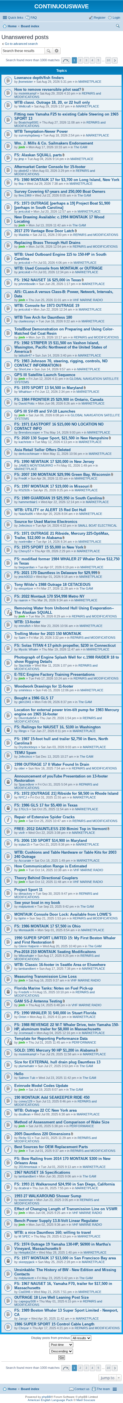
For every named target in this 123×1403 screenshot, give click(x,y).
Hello (18, 1074)
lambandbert (27, 968)
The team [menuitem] (103, 1389)
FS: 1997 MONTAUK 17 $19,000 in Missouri (52, 486)
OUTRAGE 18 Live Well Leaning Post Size (51, 1297)
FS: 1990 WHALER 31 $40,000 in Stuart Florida (55, 1013)
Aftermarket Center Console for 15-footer (50, 167)
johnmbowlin (27, 284)
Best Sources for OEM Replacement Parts (51, 1147)
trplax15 (24, 844)
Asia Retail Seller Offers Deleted (42, 450)
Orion (22, 1017)
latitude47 (25, 355)
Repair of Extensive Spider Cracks (44, 817)
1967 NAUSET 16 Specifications (42, 1172)
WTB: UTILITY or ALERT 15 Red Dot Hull (50, 510)
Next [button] (115, 60)
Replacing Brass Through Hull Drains (47, 242)
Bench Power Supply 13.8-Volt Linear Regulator (56, 1221)
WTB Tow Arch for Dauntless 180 (43, 317)
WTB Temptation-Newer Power (41, 131)
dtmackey (25, 893)
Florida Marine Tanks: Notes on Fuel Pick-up (53, 988)
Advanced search (57, 50)
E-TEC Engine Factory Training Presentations (54, 674)
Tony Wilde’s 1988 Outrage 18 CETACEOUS (52, 584)
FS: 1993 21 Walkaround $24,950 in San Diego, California (64, 1184)
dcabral (24, 1188)
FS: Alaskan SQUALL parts (38, 155)
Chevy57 (25, 551)
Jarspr (23, 1318)
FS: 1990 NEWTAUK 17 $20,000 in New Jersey (54, 461)
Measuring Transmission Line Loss (45, 976)
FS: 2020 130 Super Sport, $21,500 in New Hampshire (61, 438)
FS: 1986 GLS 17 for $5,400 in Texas (46, 805)
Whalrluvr (25, 391)
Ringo (23, 731)
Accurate (25, 860)
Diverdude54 (27, 718)
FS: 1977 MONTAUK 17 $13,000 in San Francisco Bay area (65, 1258)
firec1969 (25, 195)
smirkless (25, 690)
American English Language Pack (50, 1400)
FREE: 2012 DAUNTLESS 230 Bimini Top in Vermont (60, 829)
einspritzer (26, 588)
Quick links (15, 17)
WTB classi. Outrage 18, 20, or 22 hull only (52, 102)
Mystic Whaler (28, 649)
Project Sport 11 (28, 890)
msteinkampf (27, 93)
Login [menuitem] (116, 17)
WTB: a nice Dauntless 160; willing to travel (52, 1232)
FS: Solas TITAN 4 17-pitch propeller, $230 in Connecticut (65, 645)
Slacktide (25, 665)
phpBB (46, 1396)
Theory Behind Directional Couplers (46, 878)
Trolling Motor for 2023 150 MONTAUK (47, 634)
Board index (30, 1389)
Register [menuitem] (100, 17)
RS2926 (24, 490)
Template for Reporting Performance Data (51, 1038)
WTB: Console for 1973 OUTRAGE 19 (46, 305)
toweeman (26, 1200)
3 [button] (86, 60)
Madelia (24, 234)
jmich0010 (26, 576)
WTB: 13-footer (27, 622)
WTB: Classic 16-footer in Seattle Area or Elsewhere (60, 965)
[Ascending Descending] (61, 1351)
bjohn (22, 918)
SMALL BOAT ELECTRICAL (97, 525)
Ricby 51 (25, 1138)
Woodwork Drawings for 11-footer (43, 686)
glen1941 (25, 702)
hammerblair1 (28, 502)
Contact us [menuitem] (82, 1389)
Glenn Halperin (29, 946)
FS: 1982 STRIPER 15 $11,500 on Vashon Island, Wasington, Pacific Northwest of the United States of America (60, 347)
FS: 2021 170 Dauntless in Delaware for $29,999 (55, 573)
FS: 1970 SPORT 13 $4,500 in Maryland (48, 388)
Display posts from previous (51, 1338)
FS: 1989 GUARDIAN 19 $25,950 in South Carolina (58, 498)
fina (21, 183)
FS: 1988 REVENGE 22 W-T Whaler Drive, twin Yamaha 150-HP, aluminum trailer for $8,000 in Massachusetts (66, 1027)
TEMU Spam (25, 752)
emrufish (25, 626)
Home (12, 1389)
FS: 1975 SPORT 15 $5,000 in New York (48, 547)
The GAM (80, 147)
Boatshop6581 (29, 122)
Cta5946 (24, 1292)
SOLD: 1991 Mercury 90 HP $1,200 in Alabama (54, 1050)
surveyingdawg (29, 135)
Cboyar (24, 1328)
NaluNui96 (26, 513)
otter (22, 768)
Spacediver (26, 784)
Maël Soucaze (85, 1400)
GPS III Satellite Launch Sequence (44, 375)
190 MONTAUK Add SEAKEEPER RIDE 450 (52, 1097)
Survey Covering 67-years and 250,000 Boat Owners (59, 191)
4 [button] (92, 60)
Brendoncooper (29, 432)
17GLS (23, 809)
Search (48, 50)
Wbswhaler (26, 955)
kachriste (25, 442)
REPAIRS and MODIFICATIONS (95, 234)
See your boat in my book (37, 902)
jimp (21, 159)
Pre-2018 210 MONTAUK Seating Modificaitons (55, 952)
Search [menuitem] (118, 26)
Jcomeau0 (26, 1033)
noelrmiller (26, 541)
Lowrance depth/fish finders (39, 78)
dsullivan (25, 1114)
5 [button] (98, 60)
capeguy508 (27, 1301)
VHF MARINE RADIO (88, 300)
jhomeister (26, 81)
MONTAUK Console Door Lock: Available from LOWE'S (63, 914)
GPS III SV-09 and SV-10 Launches (44, 411)
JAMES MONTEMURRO (36, 465)
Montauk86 (26, 930)
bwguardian (27, 567)
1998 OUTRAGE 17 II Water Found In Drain (51, 764)
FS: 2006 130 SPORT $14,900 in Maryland (50, 840)
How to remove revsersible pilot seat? (47, 89)
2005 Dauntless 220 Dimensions (42, 1134)
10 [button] (108, 60)
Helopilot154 (27, 1252)
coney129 (25, 1101)
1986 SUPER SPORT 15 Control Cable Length (54, 1324)
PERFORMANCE (84, 1042)
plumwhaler (26, 1066)
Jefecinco (25, 525)
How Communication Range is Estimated (50, 866)
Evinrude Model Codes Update (41, 1085)
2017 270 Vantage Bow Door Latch (44, 231)
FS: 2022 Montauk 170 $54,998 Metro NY (49, 596)
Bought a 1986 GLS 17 (33, 698)
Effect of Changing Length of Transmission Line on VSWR (65, 1209)
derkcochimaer (29, 453)
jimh (22, 147)
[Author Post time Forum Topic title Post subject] (61, 1344)
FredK (23, 478)
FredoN (24, 992)
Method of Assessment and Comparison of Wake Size (61, 1122)
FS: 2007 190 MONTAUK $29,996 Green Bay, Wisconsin (62, 474)
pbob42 (24, 170)
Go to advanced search (21, 43)
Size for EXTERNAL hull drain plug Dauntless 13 (57, 1062)
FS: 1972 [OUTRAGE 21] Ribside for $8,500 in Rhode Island (66, 793)
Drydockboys (28, 747)
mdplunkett (26, 906)
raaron (23, 600)
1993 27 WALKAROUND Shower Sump (47, 1196)
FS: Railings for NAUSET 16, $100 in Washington (57, 727)
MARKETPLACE (89, 81)
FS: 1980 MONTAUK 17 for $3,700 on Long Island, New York (66, 180)
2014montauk (28, 1167)
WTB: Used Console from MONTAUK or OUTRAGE (58, 268)
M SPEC (24, 1236)
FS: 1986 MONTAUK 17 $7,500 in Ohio (47, 926)
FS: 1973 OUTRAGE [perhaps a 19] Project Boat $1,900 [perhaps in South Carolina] (62, 205)
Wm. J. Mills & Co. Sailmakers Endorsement (53, 143)
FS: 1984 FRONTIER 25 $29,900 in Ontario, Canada (58, 399)
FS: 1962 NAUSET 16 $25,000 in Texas (47, 280)
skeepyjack (27, 1262)
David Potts (27, 403)
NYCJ (23, 797)
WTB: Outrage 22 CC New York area (45, 1110)
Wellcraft (25, 106)
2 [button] (80, 60)
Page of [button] (65, 60)
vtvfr (22, 832)
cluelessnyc (27, 321)
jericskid (24, 211)
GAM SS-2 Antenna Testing (38, 1001)
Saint (22, 637)
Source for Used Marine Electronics (45, 521)
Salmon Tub (27, 1077)
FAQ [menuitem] (34, 17)
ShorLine (25, 369)
